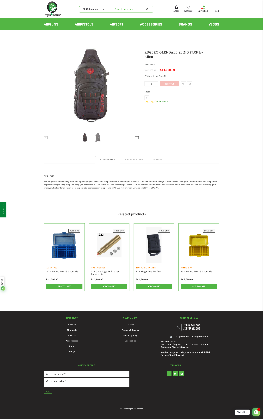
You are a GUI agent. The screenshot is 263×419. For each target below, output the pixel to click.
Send (48, 392)
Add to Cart (64, 286)
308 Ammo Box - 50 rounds (196, 271)
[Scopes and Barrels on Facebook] (169, 373)
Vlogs (72, 351)
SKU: (147, 64)
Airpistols (72, 330)
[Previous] (47, 86)
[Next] (135, 86)
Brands (72, 346)
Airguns (72, 324)
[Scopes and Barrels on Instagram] (175, 373)
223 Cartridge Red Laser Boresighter (105, 272)
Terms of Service (130, 330)
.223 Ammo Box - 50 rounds (62, 271)
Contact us (130, 340)
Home (46, 33)
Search (130, 324)
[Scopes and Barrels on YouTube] (181, 373)
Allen (57, 33)
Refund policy (130, 335)
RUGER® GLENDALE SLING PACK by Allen (84, 33)
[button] (3, 209)
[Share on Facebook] (147, 97)
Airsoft (72, 335)
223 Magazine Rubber (148, 271)
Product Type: (151, 75)
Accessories (72, 340)
